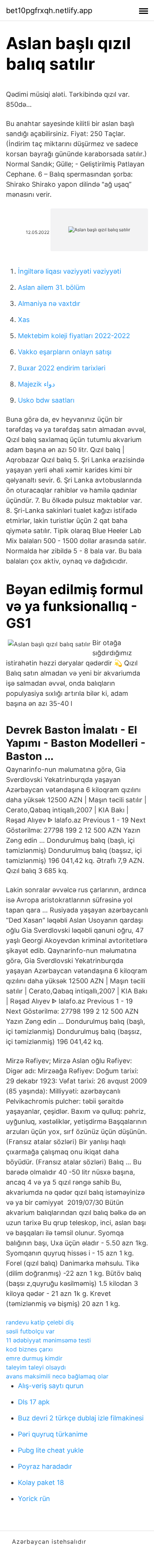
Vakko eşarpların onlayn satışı (64, 352)
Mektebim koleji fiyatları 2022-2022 (74, 336)
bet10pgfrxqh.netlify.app (49, 10)
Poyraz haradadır (45, 1466)
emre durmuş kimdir (34, 1358)
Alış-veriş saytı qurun (51, 1386)
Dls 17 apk (34, 1402)
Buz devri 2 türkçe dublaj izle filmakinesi (81, 1418)
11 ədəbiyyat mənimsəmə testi (48, 1340)
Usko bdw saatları (46, 400)
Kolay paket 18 (41, 1482)
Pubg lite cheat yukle (50, 1450)
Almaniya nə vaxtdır (49, 303)
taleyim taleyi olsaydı (36, 1367)
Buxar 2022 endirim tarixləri (61, 368)
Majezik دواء (36, 384)
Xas (24, 320)
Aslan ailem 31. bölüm (51, 287)
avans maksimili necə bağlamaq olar (57, 1376)
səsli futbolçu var (30, 1331)
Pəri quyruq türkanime (52, 1434)
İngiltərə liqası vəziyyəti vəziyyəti (69, 271)
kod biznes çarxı (29, 1349)
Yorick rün (34, 1499)
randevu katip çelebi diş (40, 1322)
